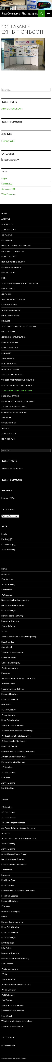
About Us (5, 219)
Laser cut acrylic (9, 256)
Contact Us (6, 235)
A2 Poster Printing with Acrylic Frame (18, 326)
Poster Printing (8, 272)
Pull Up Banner (8, 332)
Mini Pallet (6, 353)
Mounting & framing (11, 267)
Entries (6, 183)
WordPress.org (8, 194)
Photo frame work (10, 315)
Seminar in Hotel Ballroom (13, 337)
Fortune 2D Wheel (9, 342)
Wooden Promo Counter (13, 299)
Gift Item (5, 428)
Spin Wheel (6, 294)
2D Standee (6, 417)
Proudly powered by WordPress (13, 1058)
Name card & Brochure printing (16, 246)
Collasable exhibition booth (16, 391)
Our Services (7, 224)
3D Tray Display (8, 358)
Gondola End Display (11, 310)
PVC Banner (6, 240)
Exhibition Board (9, 305)
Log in (4, 178)
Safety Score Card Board (12, 374)
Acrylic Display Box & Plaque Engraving (19, 283)
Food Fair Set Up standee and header (18, 401)
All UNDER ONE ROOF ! (12, 108)
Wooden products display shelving (17, 380)
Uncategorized (8, 1045)
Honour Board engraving (13, 262)
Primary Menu (48, 13)
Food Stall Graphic (10, 396)
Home (4, 213)
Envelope (5, 321)
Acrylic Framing (8, 230)
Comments (8, 189)
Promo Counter (8, 364)
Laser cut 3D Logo (9, 348)
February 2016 (7, 141)
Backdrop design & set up (12, 251)
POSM (3, 278)
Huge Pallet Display (10, 369)
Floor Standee (8, 289)
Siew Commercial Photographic (19, 13)
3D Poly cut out (8, 423)
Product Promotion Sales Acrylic (16, 385)
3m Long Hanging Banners (13, 412)
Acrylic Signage (8, 433)
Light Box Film (8, 439)
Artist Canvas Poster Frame (14, 407)
